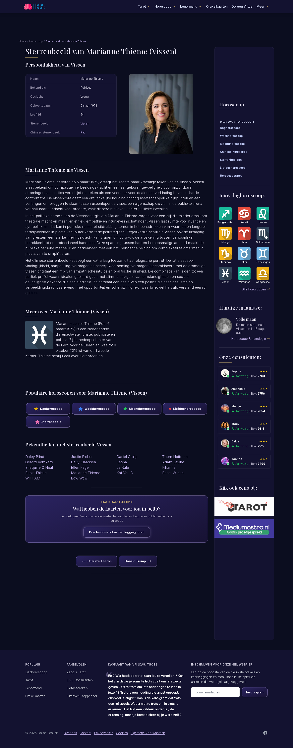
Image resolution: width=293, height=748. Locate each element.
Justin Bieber (82, 457)
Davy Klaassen (83, 462)
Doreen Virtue (242, 6)
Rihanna (169, 467)
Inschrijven (255, 692)
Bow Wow (79, 478)
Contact (85, 733)
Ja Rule (123, 467)
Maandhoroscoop (142, 409)
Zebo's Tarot (76, 672)
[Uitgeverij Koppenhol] (244, 506)
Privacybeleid (103, 733)
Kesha (122, 462)
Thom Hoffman (175, 457)
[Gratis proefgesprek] (244, 528)
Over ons (70, 733)
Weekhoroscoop (97, 409)
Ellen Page (80, 467)
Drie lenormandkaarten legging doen (116, 532)
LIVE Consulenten (80, 680)
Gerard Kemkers (39, 462)
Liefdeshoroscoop (187, 409)
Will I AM (32, 478)
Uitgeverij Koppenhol (82, 696)
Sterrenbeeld (51, 422)
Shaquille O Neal (39, 467)
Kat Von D (125, 473)
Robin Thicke (36, 473)
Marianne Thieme (85, 473)
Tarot (29, 680)
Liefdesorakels (77, 688)
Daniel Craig (127, 457)
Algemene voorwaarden (148, 733)
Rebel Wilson (173, 473)
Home (22, 41)
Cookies (122, 733)
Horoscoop (36, 41)
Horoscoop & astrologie (248, 339)
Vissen (85, 123)
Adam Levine (173, 462)
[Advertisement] (146, 28)
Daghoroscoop (51, 409)
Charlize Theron (100, 561)
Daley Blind (34, 457)
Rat (83, 132)
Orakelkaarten (217, 6)
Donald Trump (135, 561)
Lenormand (33, 688)
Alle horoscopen (254, 289)
